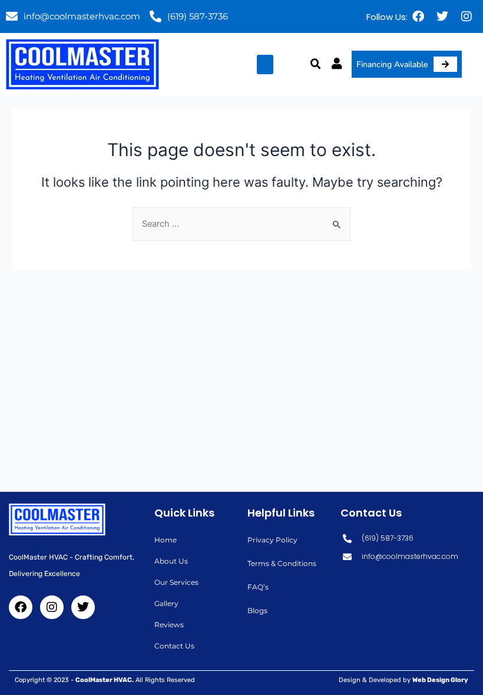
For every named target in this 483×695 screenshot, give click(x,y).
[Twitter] (442, 16)
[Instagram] (466, 16)
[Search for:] (241, 224)
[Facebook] (418, 16)
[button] (265, 64)
